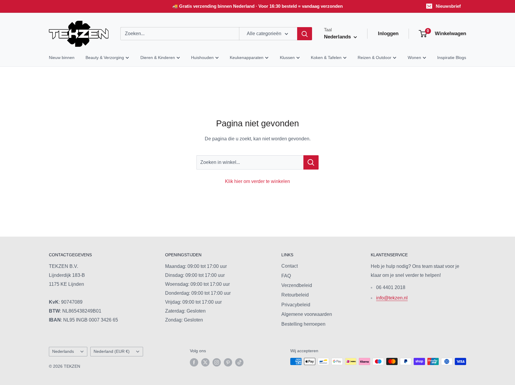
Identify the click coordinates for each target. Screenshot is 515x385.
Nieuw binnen (62, 57)
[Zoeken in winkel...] (311, 162)
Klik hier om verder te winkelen (257, 181)
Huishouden (202, 57)
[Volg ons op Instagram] (216, 362)
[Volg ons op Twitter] (205, 362)
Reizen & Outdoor (374, 57)
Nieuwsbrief (448, 6)
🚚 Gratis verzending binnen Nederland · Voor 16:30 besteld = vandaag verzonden (257, 6)
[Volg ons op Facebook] (194, 362)
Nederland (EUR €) (112, 351)
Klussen (287, 57)
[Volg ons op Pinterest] (228, 362)
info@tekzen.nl (392, 297)
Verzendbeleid (296, 285)
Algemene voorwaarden (306, 314)
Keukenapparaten (246, 57)
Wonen (414, 57)
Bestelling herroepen (303, 324)
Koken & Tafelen (326, 57)
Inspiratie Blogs (451, 57)
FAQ (286, 275)
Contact (289, 265)
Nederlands (63, 351)
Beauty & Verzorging (105, 57)
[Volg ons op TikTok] (239, 362)
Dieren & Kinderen (157, 57)
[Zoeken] (304, 33)
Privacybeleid (295, 304)
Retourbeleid (295, 294)
